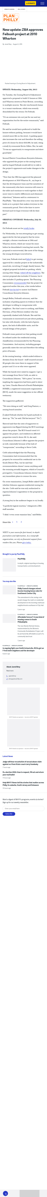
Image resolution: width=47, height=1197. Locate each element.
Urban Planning (9, 9)
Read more (9, 671)
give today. (26, 542)
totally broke (29, 228)
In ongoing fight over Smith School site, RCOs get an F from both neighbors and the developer (23, 649)
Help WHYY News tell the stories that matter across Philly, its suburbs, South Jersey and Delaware (23, 783)
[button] (5, 1193)
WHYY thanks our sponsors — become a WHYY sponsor (23, 717)
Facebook (12, 522)
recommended (20, 283)
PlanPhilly (21, 559)
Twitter (17, 522)
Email (21, 522)
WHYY (8, 3)
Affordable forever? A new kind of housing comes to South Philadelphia (31, 619)
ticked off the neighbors (30, 273)
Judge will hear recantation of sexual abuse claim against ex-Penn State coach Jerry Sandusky (22, 762)
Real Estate (21, 9)
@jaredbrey (12, 676)
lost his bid (14, 289)
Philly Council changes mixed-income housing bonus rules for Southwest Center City (30, 591)
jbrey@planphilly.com (15, 679)
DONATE (31, 3)
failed (28, 259)
